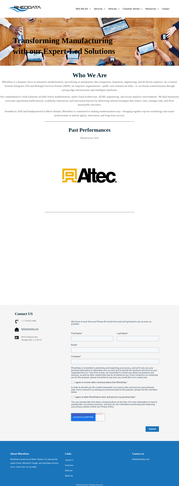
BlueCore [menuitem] (69, 476)
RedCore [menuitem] (68, 470)
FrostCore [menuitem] (69, 465)
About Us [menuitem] (69, 460)
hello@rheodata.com (30, 329)
